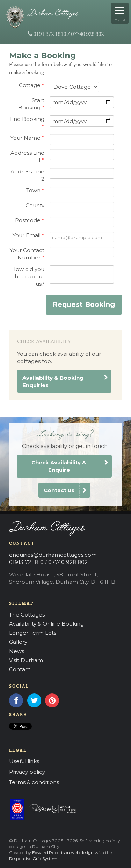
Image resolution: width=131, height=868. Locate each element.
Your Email (28, 235)
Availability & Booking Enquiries (52, 381)
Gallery (18, 641)
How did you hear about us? (27, 276)
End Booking (27, 123)
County (35, 205)
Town (35, 190)
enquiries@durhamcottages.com (53, 554)
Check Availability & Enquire (58, 466)
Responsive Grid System (33, 858)
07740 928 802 (87, 33)
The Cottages (27, 614)
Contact (19, 669)
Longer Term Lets (32, 632)
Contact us (59, 490)
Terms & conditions (34, 782)
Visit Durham (26, 660)
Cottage (31, 85)
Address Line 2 (27, 175)
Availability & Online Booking (46, 623)
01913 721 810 (26, 562)
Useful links (24, 761)
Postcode (29, 220)
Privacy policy (27, 771)
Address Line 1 (27, 156)
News (16, 651)
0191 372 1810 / (51, 33)
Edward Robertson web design (63, 852)
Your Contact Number (27, 254)
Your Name (27, 137)
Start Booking (31, 104)
